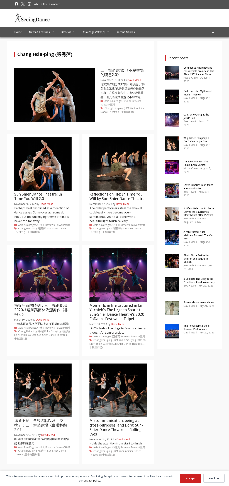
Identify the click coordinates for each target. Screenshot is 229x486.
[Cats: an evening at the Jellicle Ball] (172, 125)
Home (18, 32)
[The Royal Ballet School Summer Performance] (172, 336)
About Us (40, 4)
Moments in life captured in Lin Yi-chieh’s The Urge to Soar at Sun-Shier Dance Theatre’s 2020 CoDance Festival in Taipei (116, 312)
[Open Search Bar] (213, 32)
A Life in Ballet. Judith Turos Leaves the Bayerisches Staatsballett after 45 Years (199, 211)
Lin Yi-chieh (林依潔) (25, 334)
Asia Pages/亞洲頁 (94, 32)
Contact (54, 4)
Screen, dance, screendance (199, 302)
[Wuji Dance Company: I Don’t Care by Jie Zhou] (172, 148)
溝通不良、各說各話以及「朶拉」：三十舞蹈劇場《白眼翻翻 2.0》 (40, 425)
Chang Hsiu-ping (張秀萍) (118, 108)
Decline (214, 478)
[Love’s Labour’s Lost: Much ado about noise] (172, 195)
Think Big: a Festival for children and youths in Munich (196, 258)
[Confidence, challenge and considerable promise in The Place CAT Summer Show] (172, 78)
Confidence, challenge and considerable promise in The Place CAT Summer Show (199, 71)
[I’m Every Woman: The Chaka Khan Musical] (172, 172)
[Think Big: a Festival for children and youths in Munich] (172, 266)
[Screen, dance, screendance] (172, 313)
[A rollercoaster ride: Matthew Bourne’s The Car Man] (172, 242)
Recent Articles (125, 32)
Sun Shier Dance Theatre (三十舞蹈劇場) (122, 109)
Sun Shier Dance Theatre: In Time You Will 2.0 (38, 196)
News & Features (39, 32)
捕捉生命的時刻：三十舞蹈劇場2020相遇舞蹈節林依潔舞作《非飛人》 (41, 310)
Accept (190, 478)
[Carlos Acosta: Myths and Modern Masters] (172, 101)
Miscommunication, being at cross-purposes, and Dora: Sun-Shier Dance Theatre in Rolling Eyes (116, 427)
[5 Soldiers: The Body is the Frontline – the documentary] (172, 289)
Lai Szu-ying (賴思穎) (58, 331)
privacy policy (92, 480)
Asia (106, 101)
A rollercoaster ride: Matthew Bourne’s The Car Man (198, 235)
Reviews (66, 32)
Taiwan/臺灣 (108, 104)
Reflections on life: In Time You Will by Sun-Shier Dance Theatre (117, 196)
